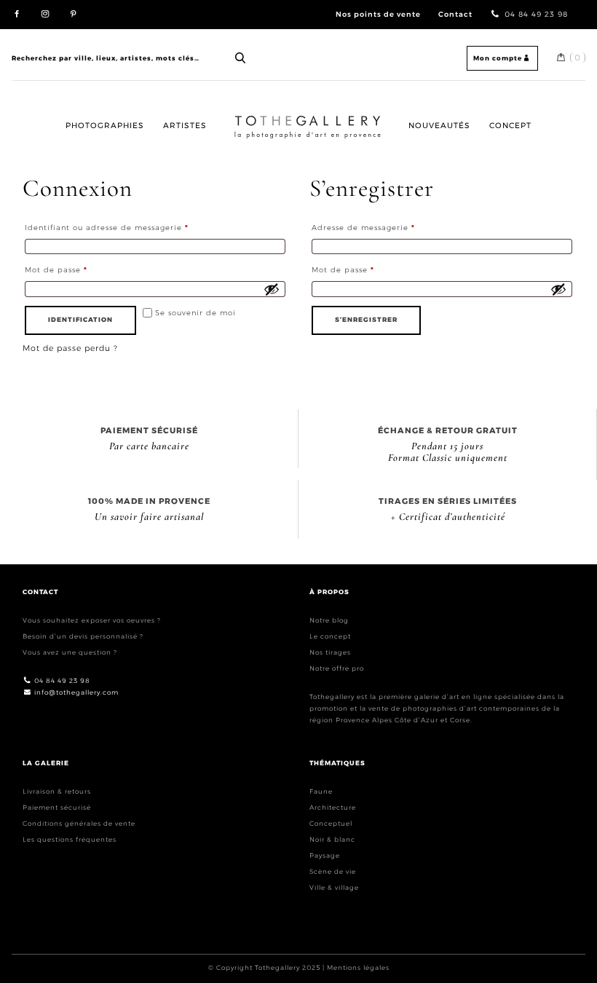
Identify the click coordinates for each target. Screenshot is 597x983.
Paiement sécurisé (57, 807)
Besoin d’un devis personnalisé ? (83, 636)
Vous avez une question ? (70, 652)
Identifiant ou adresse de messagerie (131, 227)
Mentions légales (358, 967)
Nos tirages (330, 652)
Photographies (105, 125)
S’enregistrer (366, 319)
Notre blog (329, 620)
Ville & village (334, 887)
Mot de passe (80, 269)
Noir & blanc (332, 839)
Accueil (245, 114)
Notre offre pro (336, 668)
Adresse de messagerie (387, 227)
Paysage (324, 855)
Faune (321, 791)
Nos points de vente (378, 13)
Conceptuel (330, 823)
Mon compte (497, 58)
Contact (455, 13)
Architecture (332, 807)
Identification (80, 319)
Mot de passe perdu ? (70, 348)
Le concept (330, 636)
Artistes (185, 125)
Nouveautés (439, 125)
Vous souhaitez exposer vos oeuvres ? (92, 620)
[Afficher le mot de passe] (272, 289)
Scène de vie (332, 871)
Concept (510, 125)
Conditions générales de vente (79, 823)
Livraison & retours (57, 791)
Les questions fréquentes (69, 839)
